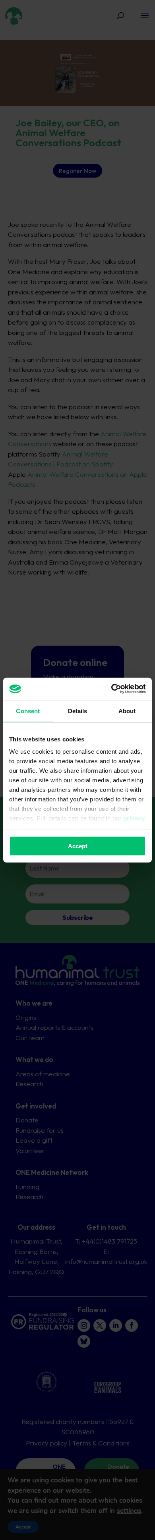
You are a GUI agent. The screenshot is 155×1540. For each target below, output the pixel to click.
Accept (77, 845)
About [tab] (127, 710)
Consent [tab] (28, 710)
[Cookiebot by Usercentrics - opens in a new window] (111, 689)
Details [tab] (77, 710)
